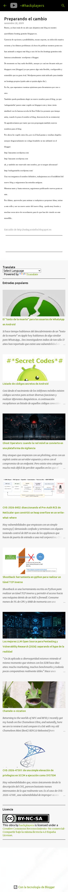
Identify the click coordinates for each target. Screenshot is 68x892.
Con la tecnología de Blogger (36, 887)
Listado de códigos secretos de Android (25, 383)
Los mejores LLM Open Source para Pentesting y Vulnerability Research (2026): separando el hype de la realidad (33, 646)
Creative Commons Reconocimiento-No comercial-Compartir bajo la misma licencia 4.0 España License (34, 832)
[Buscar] (63, 5)
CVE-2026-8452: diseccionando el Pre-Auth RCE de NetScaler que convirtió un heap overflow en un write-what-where (34, 512)
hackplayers (26, 825)
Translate (32, 274)
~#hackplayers (32, 6)
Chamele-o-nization (14, 711)
